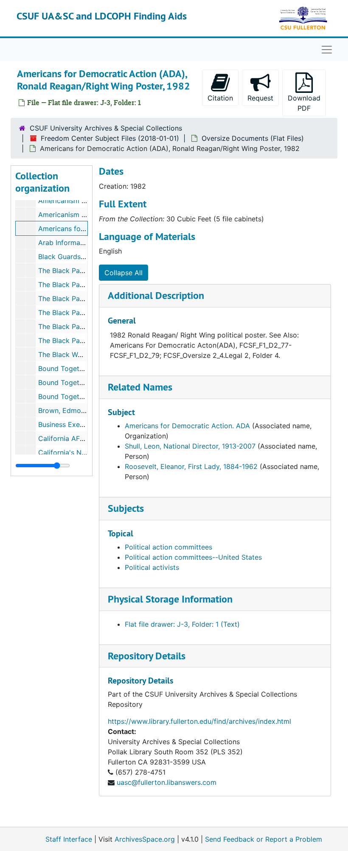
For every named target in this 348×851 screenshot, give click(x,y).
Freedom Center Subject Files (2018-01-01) (110, 138)
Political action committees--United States (193, 557)
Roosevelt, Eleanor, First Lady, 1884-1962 (191, 466)
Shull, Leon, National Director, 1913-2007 (190, 446)
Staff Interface (68, 839)
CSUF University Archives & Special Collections (106, 128)
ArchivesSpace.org (145, 839)
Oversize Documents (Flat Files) (253, 138)
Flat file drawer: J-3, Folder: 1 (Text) (182, 624)
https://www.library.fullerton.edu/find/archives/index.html (199, 721)
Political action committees (168, 547)
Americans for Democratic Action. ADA (187, 425)
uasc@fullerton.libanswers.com (166, 782)
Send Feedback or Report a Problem (263, 839)
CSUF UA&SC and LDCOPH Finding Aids (102, 15)
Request (260, 98)
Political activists (152, 567)
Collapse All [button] (123, 272)
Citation (220, 98)
